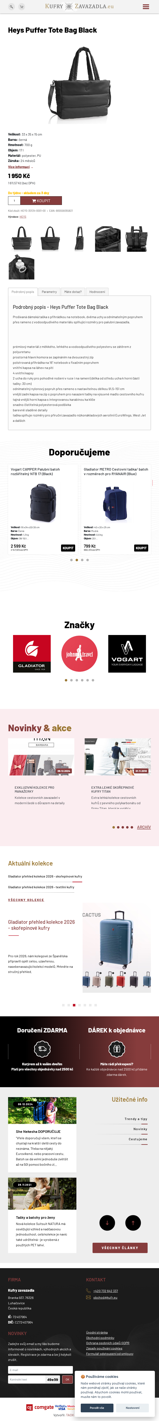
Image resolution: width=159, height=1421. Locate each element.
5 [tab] (87, 680)
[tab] (23, 292)
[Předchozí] (133, 1223)
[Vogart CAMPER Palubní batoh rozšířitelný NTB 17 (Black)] (43, 509)
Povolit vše (97, 1407)
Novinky (141, 1129)
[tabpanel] (43, 509)
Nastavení (132, 1407)
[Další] (107, 1223)
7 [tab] (95, 1005)
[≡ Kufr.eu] (79, 6)
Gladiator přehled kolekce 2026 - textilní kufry (41, 887)
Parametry (49, 292)
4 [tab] (87, 560)
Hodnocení (97, 292)
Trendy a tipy (136, 1119)
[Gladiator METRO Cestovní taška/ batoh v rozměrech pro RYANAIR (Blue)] (116, 509)
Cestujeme (138, 1139)
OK (67, 1379)
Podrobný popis (23, 292)
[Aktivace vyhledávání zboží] (11, 6)
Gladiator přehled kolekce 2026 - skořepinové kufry (45, 876)
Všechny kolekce (26, 900)
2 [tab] (77, 560)
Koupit (43, 200)
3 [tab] (82, 560)
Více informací (19, 167)
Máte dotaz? (73, 292)
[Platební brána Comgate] (40, 1407)
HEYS (23, 216)
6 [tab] (93, 680)
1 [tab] (71, 560)
